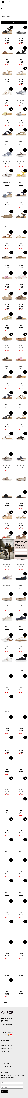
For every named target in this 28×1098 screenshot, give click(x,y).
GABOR (7, 39)
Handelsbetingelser (7, 1065)
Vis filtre (14, 22)
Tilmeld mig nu (5, 1091)
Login (2, 1062)
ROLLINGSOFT (21, 100)
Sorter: (2, 14)
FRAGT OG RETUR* (6, 1066)
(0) (23, 2)
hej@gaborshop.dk (6, 1024)
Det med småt (5, 1063)
